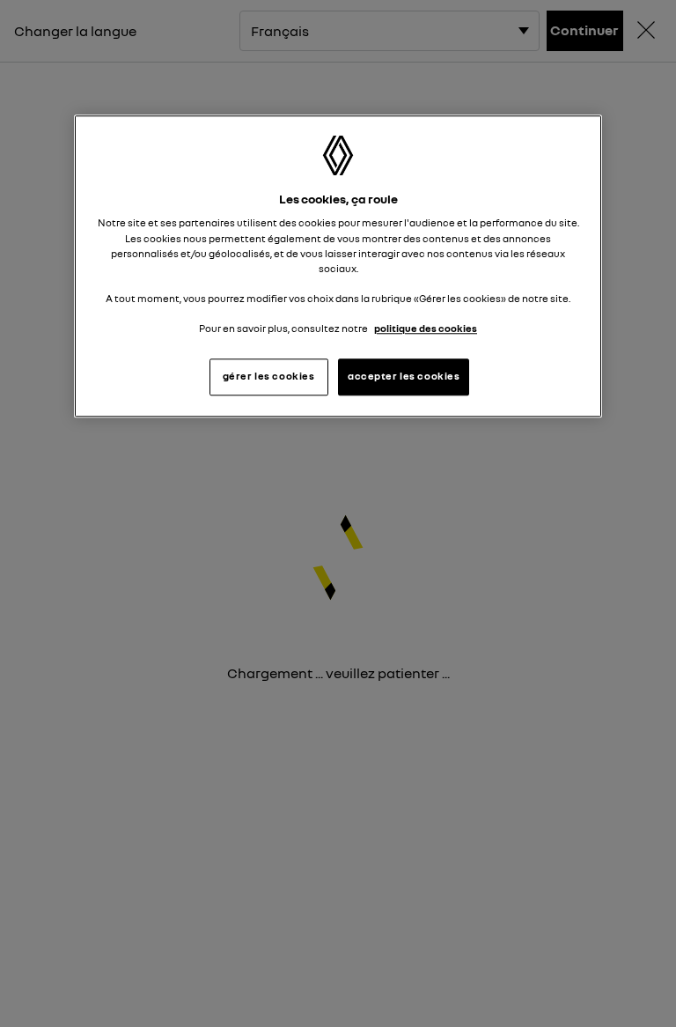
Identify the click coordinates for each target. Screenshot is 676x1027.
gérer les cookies (269, 376)
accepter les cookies (403, 376)
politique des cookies (425, 328)
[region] (338, 266)
